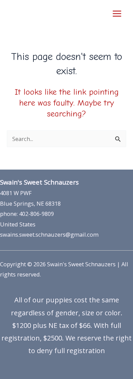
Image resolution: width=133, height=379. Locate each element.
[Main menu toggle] (116, 13)
